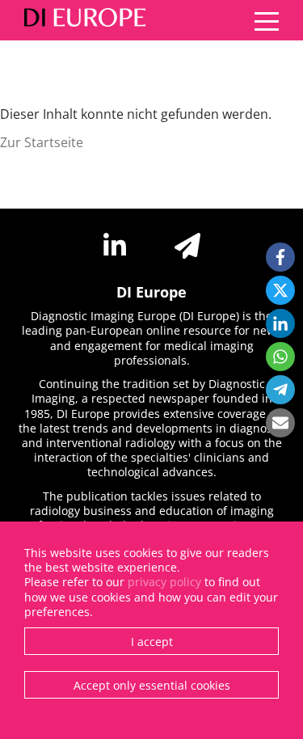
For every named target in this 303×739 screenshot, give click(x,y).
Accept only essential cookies (152, 685)
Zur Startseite (41, 142)
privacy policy (164, 581)
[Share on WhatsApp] (280, 356)
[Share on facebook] (280, 257)
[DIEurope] (80, 20)
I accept (152, 641)
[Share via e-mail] (280, 422)
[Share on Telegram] (280, 389)
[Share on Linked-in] (280, 323)
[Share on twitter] (280, 290)
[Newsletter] (187, 246)
